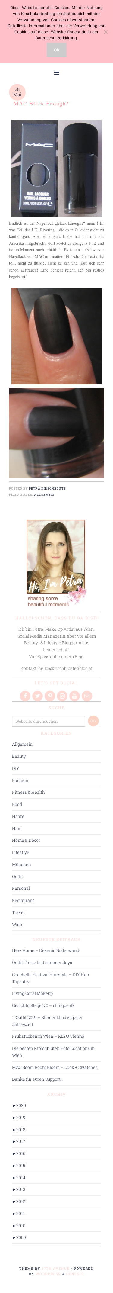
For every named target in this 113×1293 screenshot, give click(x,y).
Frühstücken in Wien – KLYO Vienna (48, 1036)
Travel (18, 912)
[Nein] (105, 32)
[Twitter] (38, 696)
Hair (16, 828)
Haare (18, 816)
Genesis (75, 1274)
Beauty (19, 756)
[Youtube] (75, 696)
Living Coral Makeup (32, 993)
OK (56, 49)
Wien (17, 924)
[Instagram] (62, 696)
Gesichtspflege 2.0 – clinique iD (43, 1005)
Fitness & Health (28, 792)
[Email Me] (87, 696)
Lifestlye (20, 852)
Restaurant (23, 900)
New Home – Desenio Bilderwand (45, 950)
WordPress (48, 1274)
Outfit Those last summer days (42, 962)
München (21, 864)
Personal (21, 888)
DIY (15, 768)
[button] (56, 72)
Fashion (20, 780)
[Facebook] (25, 696)
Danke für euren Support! (36, 1079)
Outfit (17, 876)
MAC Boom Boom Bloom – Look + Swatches (55, 1067)
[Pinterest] (50, 696)
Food (17, 804)
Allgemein (44, 494)
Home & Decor (26, 840)
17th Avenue (56, 1268)
